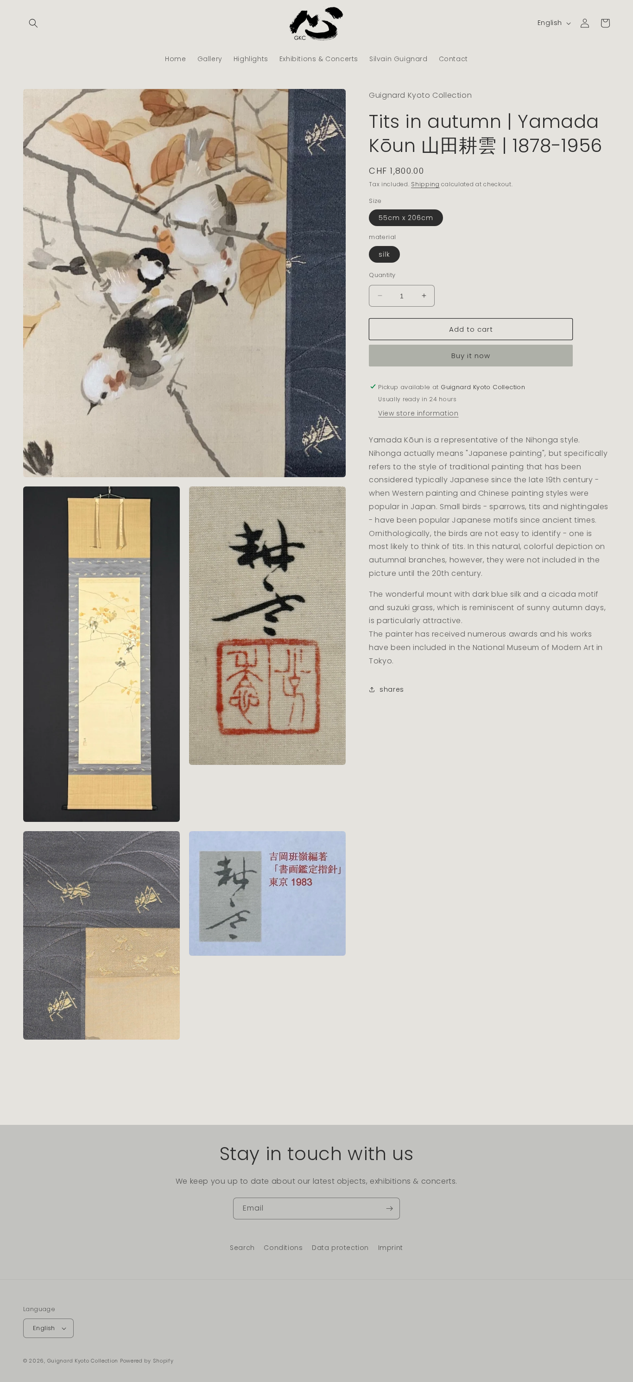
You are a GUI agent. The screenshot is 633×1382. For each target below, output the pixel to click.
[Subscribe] (389, 1208)
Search (242, 1247)
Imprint (390, 1247)
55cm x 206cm (406, 217)
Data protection (340, 1247)
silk (384, 254)
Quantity (382, 274)
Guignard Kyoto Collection (83, 1360)
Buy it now (470, 355)
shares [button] (392, 689)
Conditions (283, 1247)
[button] (33, 23)
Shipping (425, 184)
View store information (418, 412)
